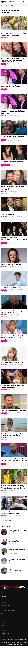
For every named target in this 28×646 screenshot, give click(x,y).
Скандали (3, 389)
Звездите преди (5, 633)
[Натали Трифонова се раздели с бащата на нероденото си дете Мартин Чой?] (14, 425)
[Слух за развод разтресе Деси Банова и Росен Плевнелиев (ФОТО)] (14, 204)
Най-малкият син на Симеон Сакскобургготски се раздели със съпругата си (14, 239)
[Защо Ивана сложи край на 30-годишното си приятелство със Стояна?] (14, 152)
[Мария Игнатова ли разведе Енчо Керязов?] (4, 532)
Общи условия (5, 605)
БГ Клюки (3, 63)
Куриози (4, 622)
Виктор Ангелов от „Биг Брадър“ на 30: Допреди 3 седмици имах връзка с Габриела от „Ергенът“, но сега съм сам (14, 460)
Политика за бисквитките (8, 610)
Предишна (5, 520)
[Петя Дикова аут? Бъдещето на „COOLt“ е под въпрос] (4, 542)
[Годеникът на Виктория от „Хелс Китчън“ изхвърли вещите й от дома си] (14, 503)
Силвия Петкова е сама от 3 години (11, 264)
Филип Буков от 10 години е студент (11, 287)
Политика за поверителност (8, 607)
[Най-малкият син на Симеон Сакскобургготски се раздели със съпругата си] (14, 229)
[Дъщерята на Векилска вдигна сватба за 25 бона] (4, 551)
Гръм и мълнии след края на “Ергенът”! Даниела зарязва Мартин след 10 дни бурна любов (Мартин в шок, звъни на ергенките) (13, 487)
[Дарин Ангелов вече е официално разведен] (14, 401)
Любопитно (4, 88)
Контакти (4, 602)
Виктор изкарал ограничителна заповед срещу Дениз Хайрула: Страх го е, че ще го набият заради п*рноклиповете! (13, 33)
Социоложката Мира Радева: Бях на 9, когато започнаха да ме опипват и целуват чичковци (14, 337)
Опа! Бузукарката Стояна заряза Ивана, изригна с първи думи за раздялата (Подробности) (12, 188)
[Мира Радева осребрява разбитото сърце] (14, 353)
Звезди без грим (5, 165)
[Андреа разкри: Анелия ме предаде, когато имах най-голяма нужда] (14, 376)
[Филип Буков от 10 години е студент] (14, 278)
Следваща (12, 520)
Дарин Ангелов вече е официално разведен (13, 410)
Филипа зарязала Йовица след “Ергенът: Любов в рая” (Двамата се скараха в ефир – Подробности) (13, 111)
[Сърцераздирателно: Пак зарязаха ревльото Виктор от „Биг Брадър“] (14, 302)
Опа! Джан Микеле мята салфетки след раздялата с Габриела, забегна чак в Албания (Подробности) (12, 60)
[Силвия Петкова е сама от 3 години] (14, 255)
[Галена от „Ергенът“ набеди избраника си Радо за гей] (14, 127)
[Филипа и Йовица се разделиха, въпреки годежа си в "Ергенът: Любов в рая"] (14, 76)
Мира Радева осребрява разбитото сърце (13, 362)
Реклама (4, 599)
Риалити (3, 37)
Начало (2, 5)
